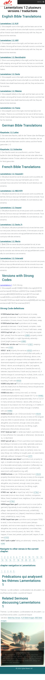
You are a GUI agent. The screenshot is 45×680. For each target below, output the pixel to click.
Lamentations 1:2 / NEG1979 (11, 191)
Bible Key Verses (14, 618)
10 (29, 557)
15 (6, 560)
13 (41, 557)
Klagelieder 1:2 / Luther (9, 132)
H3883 (27, 335)
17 (14, 560)
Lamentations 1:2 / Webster (11, 91)
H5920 (29, 350)
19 (22, 560)
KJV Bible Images (27, 618)
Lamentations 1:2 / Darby (10, 74)
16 (10, 560)
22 (34, 560)
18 (18, 560)
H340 (3, 544)
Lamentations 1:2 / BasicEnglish (13, 57)
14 (2, 560)
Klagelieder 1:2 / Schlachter (11, 149)
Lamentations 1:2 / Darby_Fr (11, 225)
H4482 (40, 396)
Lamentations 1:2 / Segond (10, 208)
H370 (30, 456)
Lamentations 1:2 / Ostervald (11, 258)
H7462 (36, 492)
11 (33, 557)
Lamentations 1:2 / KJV (9, 24)
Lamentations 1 (6, 285)
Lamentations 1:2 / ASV (9, 40)
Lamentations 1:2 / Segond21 (11, 174)
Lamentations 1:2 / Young (10, 108)
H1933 (6, 537)
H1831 (30, 344)
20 (26, 560)
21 (30, 560)
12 (37, 557)
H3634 (38, 414)
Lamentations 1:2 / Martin (10, 241)
